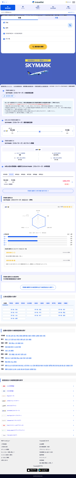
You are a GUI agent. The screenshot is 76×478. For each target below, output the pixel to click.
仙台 (15, 339)
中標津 (33, 336)
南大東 (23, 369)
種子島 (55, 365)
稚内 (26, 336)
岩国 (30, 358)
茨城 (19, 347)
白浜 (25, 354)
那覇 (6, 369)
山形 (24, 339)
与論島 (68, 365)
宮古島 (27, 369)
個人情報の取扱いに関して (46, 463)
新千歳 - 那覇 (14, 318)
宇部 (24, 358)
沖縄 (2, 369)
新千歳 (8, 336)
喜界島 (51, 365)
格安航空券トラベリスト (6, 86)
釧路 (20, 336)
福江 (22, 365)
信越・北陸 (4, 343)
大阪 (16, 354)
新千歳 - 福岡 (62, 315)
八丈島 (16, 347)
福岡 (6, 365)
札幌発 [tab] (5, 303)
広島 (21, 358)
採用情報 (41, 460)
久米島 (18, 369)
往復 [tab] (19, 18)
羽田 (6, 347)
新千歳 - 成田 (38, 309)
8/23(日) (5, 174)
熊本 (28, 365)
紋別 (41, 336)
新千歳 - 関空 (62, 312)
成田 (9, 347)
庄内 (27, 339)
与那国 (31, 369)
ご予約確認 (4, 444)
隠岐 (15, 358)
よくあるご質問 (5, 457)
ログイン (72, 12)
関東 (2, 347)
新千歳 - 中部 (14, 312)
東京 (12, 347)
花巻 (12, 339)
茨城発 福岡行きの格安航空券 (41, 86)
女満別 (37, 336)
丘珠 (12, 336)
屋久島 (63, 365)
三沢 (9, 339)
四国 (2, 361)
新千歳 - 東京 (62, 309)
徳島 (6, 362)
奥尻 (29, 336)
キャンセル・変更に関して (7, 452)
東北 (2, 339)
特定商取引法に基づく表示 (46, 452)
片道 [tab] (56, 18)
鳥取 (6, 358)
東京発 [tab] (23, 303)
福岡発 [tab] (59, 303)
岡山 (18, 358)
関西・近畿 (4, 354)
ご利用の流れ (4, 446)
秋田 (18, 339)
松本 (22, 343)
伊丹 (10, 354)
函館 (23, 336)
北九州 (10, 365)
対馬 (25, 365)
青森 (6, 339)
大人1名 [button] (8, 39)
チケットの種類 (5, 449)
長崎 (16, 365)
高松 (9, 362)
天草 (71, 365)
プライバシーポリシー (45, 449)
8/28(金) (35, 174)
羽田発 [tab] (11, 303)
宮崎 (34, 365)
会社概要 (41, 444)
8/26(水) (23, 174)
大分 (31, 365)
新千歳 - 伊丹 (38, 312)
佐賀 (13, 365)
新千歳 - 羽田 (14, 309)
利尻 (44, 336)
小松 (16, 343)
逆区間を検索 (9, 96)
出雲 (12, 358)
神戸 (19, 354)
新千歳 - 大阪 (14, 315)
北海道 (3, 335)
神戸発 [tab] (53, 303)
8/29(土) (41, 174)
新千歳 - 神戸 (38, 315)
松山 (12, 362)
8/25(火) (17, 174)
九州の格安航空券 (18, 86)
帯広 (17, 336)
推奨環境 (41, 455)
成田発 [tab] (17, 303)
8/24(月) (11, 174)
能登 (19, 343)
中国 (2, 358)
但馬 (22, 354)
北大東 (14, 369)
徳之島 (59, 365)
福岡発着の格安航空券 (28, 86)
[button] (38, 22)
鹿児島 (38, 365)
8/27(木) (29, 174)
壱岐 (19, 365)
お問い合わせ (4, 460)
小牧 (9, 350)
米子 (9, 358)
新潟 (10, 343)
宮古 (35, 369)
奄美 (41, 365)
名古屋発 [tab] (29, 303)
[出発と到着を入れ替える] (70, 25)
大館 (21, 339)
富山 (13, 343)
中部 (6, 350)
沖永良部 (45, 365)
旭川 (15, 336)
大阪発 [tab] (36, 303)
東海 (2, 350)
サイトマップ (42, 457)
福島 (30, 339)
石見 (27, 358)
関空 (13, 354)
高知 (15, 362)
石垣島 (10, 369)
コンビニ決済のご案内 (6, 455)
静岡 (12, 350)
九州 (2, 365)
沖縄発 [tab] (65, 303)
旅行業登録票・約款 (44, 446)
